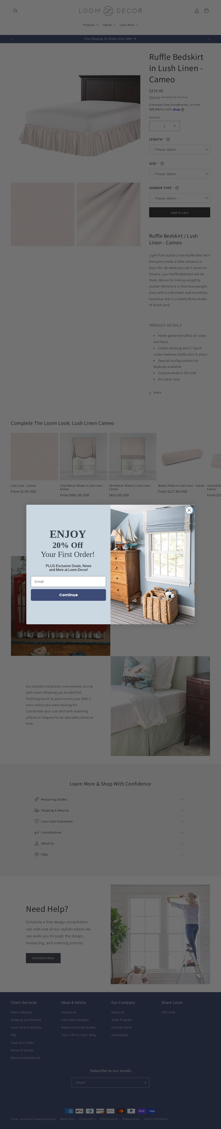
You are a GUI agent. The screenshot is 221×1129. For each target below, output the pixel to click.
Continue (68, 595)
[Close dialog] (189, 510)
